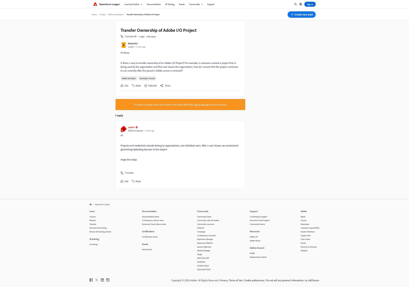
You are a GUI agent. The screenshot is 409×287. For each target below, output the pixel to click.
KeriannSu (133, 43)
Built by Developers (116, 14)
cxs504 (131, 127)
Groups (102, 14)
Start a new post (201, 104)
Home (94, 14)
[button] (302, 14)
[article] (179, 155)
